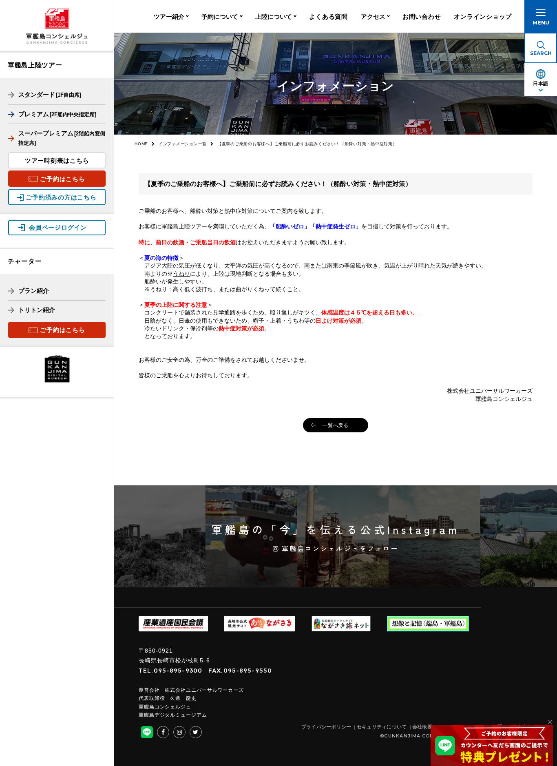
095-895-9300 (178, 670)
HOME (141, 144)
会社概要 (422, 727)
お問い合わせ (421, 16)
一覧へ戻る (336, 425)
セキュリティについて (382, 727)
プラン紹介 (33, 290)
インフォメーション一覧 (183, 144)
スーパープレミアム (61, 138)
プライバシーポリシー (326, 727)
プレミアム (57, 114)
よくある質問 (328, 16)
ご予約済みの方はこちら (61, 197)
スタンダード (49, 94)
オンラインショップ (483, 16)
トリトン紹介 (36, 309)
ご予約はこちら (62, 178)
